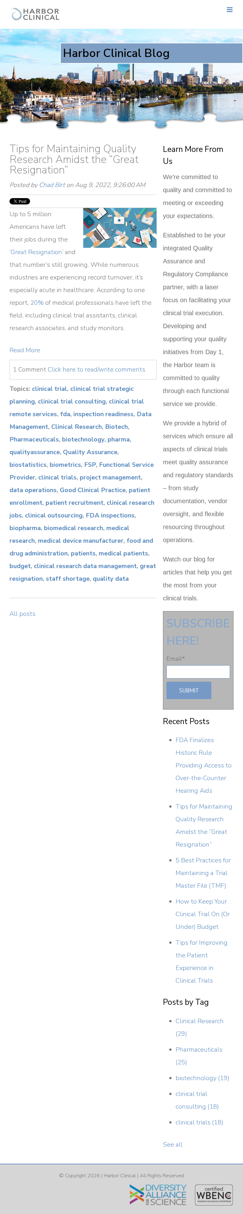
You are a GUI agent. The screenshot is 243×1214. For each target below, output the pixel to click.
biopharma (25, 528)
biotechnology (83, 439)
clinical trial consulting (72, 401)
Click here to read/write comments (96, 369)
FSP (90, 464)
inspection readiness (103, 414)
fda (65, 414)
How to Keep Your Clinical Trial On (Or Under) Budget (203, 914)
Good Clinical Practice (93, 490)
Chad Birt (52, 185)
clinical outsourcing (54, 515)
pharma (119, 439)
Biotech (116, 426)
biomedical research (73, 528)
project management (110, 477)
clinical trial (49, 389)
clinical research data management (85, 566)
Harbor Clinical (120, 1175)
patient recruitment (74, 502)
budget (20, 566)
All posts (22, 614)
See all (173, 1144)
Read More (24, 350)
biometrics (65, 464)
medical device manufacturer (80, 540)
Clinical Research (76, 426)
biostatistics (28, 464)
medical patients (123, 553)
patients (83, 553)
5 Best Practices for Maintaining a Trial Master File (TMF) (203, 873)
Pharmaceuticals (34, 439)
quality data (111, 578)
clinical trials (57, 477)
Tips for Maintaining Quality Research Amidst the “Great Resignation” (74, 159)
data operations (33, 490)
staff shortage (68, 578)
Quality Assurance (90, 452)
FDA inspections (110, 515)
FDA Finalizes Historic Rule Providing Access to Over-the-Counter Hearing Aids (204, 765)
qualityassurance (34, 452)
